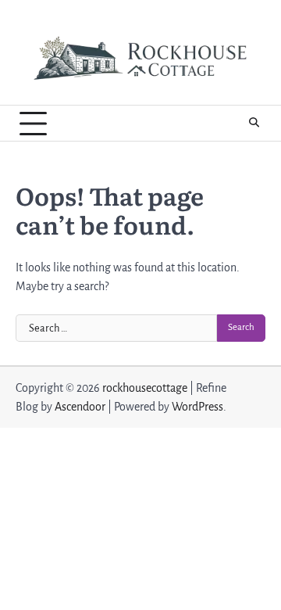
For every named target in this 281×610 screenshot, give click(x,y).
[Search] (253, 123)
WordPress (197, 406)
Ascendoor (80, 406)
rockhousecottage (144, 388)
